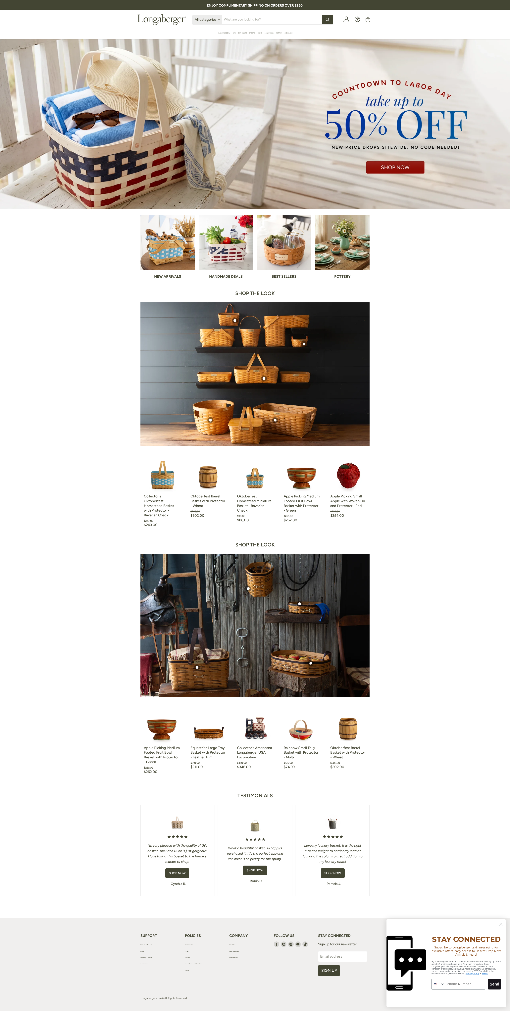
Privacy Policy (472, 973)
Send (494, 984)
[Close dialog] (500, 924)
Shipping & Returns (146, 957)
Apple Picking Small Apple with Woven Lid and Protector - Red (347, 501)
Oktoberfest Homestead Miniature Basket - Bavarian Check (254, 503)
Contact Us (144, 964)
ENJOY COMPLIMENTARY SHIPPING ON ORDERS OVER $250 (255, 5)
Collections (269, 33)
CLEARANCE (288, 33)
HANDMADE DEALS (224, 33)
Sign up (329, 970)
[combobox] (438, 984)
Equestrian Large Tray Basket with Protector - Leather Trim (207, 752)
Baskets (252, 33)
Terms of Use (189, 945)
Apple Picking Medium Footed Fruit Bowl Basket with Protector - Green (302, 503)
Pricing (187, 970)
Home (260, 33)
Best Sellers (242, 33)
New (234, 33)
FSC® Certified (234, 951)
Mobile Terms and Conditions (194, 964)
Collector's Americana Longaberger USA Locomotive (254, 752)
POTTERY (279, 33)
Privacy (187, 951)
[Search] (327, 19)
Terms (485, 973)
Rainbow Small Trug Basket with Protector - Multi (301, 752)
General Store (233, 957)
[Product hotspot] (235, 321)
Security (187, 957)
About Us (232, 945)
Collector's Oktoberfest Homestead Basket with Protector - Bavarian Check (159, 505)
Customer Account (146, 945)
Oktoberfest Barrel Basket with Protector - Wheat (207, 501)
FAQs (142, 951)
